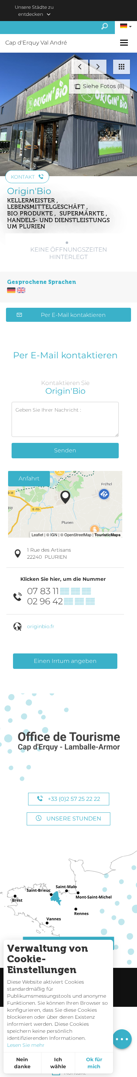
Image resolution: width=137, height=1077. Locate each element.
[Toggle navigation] (125, 43)
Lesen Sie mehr (26, 1045)
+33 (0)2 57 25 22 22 (73, 799)
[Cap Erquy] (68, 742)
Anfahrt (29, 478)
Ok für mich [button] (94, 1063)
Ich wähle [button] (58, 1063)
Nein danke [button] (22, 1063)
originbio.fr (40, 626)
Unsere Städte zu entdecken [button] (34, 10)
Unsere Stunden (73, 818)
